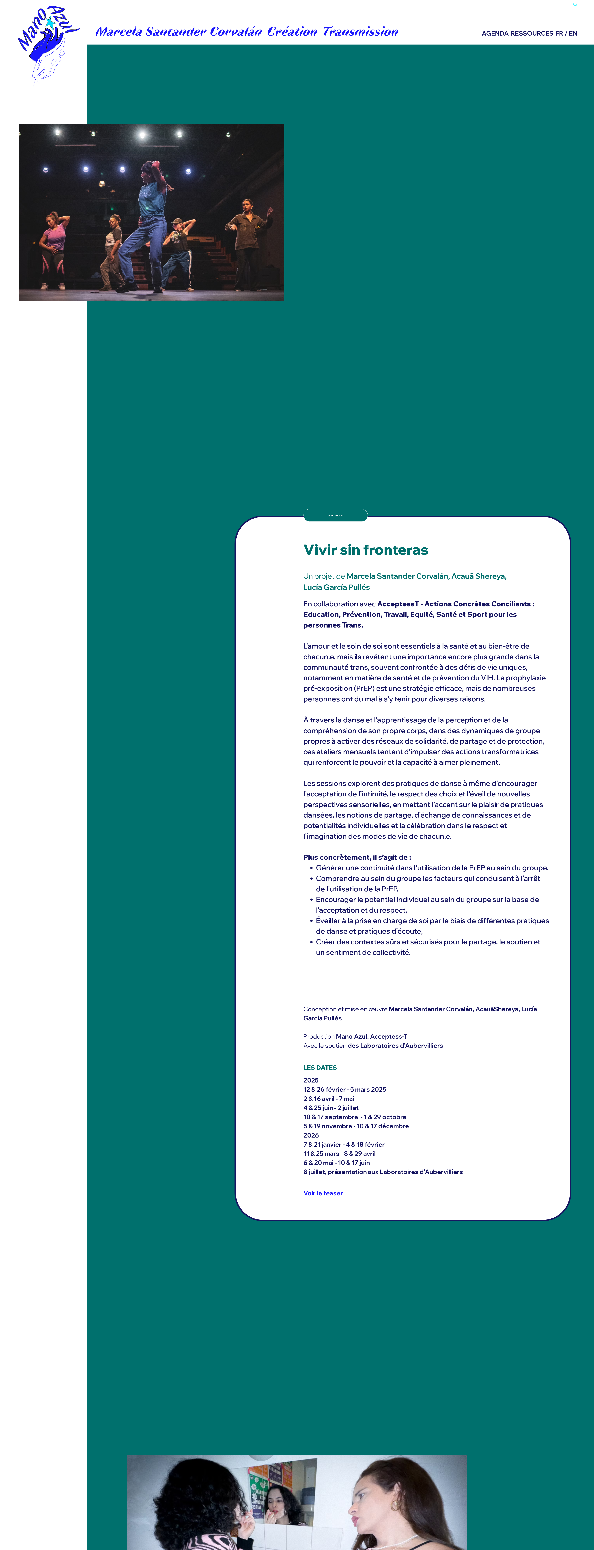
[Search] (575, 4)
